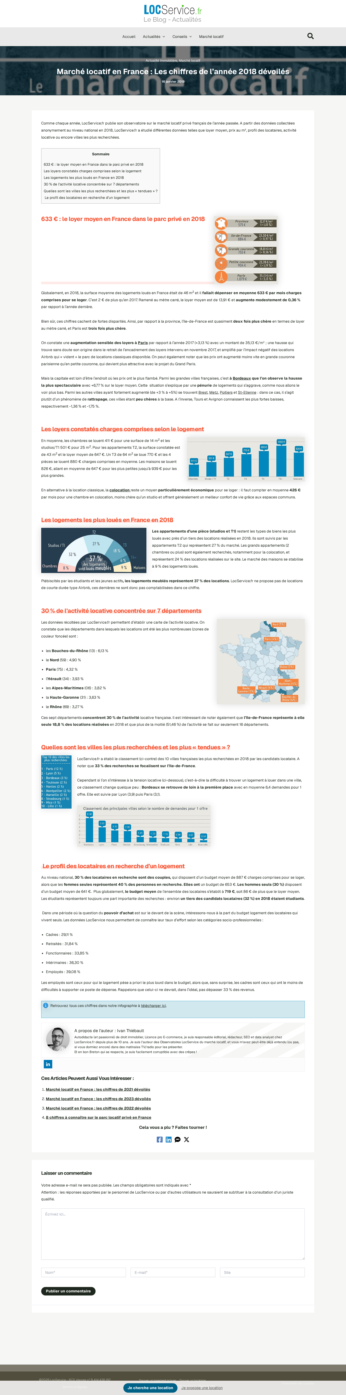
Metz (213, 392)
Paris (143, 342)
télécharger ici (153, 1005)
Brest (203, 392)
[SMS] (177, 1139)
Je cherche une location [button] (150, 1387)
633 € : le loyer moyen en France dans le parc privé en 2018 (93, 164)
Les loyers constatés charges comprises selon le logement (92, 171)
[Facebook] (159, 1139)
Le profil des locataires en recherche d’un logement (87, 197)
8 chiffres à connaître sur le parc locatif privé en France (98, 1117)
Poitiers (226, 392)
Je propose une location (202, 1387)
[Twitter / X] (186, 1139)
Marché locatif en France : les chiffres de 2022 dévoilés (98, 1108)
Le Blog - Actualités (172, 19)
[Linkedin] (48, 1064)
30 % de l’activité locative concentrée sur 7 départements (91, 184)
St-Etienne (247, 392)
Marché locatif (190, 60)
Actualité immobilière (161, 60)
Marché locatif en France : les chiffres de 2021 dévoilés (98, 1089)
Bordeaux (242, 378)
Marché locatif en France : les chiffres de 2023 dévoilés (98, 1098)
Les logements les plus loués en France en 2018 (84, 177)
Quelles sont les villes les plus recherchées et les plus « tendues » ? (100, 191)
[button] (162, 36)
